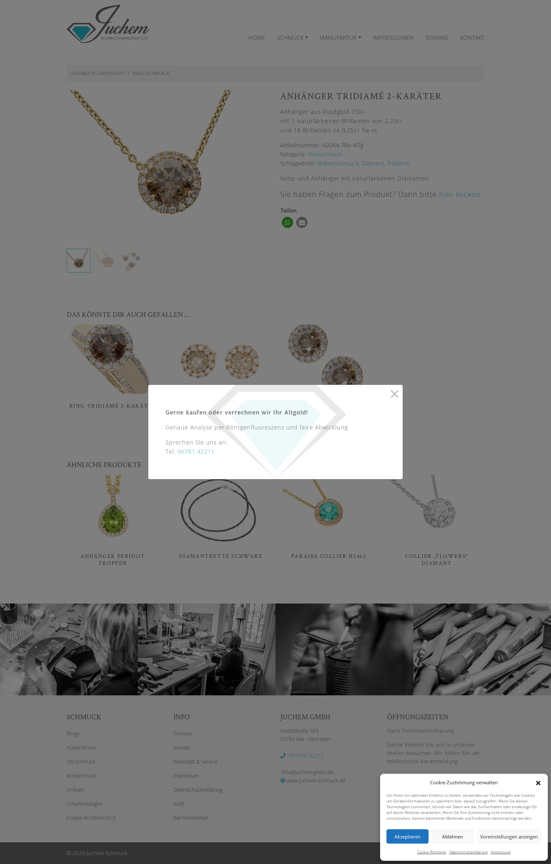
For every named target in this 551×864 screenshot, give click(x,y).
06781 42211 (196, 451)
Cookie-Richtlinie (431, 852)
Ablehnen (452, 836)
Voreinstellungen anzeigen (509, 836)
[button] (538, 782)
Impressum (501, 852)
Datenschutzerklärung (468, 852)
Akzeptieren (407, 836)
